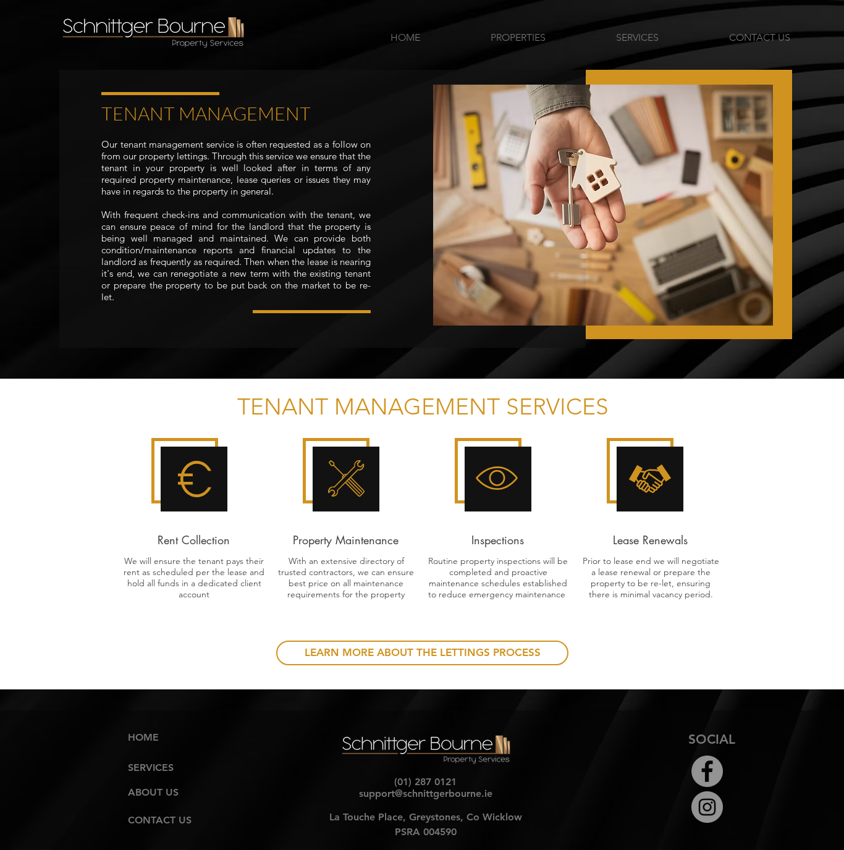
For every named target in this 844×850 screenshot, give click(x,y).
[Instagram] (707, 807)
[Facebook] (707, 771)
